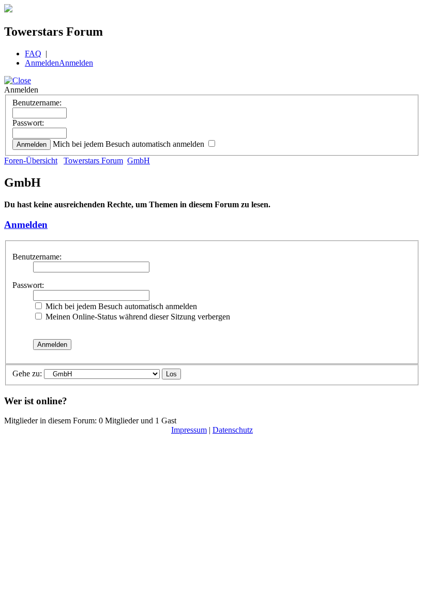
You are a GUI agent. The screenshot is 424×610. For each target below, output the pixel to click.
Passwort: (28, 122)
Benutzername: (37, 102)
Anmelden (42, 62)
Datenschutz (233, 429)
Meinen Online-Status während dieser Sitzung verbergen (136, 316)
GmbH (138, 160)
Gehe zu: (27, 373)
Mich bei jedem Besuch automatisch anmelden (129, 144)
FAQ (33, 53)
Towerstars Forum (93, 160)
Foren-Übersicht (30, 160)
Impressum (189, 429)
